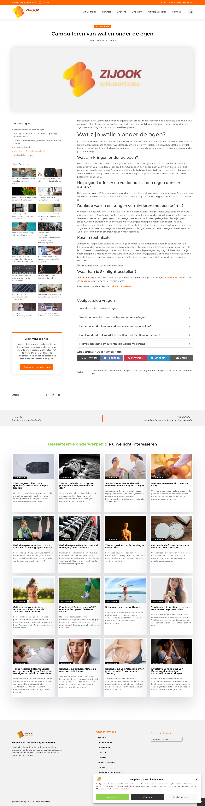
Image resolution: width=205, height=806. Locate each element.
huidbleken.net (174, 277)
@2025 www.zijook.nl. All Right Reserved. (31, 801)
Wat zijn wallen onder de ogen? (135, 308)
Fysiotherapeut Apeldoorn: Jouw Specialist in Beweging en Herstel (32, 546)
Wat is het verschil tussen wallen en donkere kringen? (135, 317)
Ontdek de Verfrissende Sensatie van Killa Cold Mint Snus (170, 546)
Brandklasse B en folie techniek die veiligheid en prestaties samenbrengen (22, 259)
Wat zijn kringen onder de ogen (149, 370)
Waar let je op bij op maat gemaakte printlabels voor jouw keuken (31, 485)
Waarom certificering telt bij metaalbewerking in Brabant (23, 180)
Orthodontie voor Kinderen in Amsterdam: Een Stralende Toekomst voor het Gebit (30, 609)
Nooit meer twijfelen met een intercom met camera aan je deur (49, 216)
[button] (196, 779)
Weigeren (147, 797)
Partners (106, 11)
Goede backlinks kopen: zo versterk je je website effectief (112, 773)
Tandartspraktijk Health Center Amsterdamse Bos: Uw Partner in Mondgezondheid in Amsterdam (32, 671)
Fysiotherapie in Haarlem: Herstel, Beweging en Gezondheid (78, 546)
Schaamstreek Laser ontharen (122, 607)
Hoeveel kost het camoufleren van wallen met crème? (135, 343)
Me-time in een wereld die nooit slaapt (169, 484)
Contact (176, 11)
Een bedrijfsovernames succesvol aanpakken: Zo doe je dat (48, 259)
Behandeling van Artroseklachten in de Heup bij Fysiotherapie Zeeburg (124, 671)
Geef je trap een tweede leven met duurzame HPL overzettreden (22, 216)
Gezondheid (102, 26)
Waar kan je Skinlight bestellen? (29, 151)
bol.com (85, 281)
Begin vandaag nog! (36, 338)
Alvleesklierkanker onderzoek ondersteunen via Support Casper (124, 484)
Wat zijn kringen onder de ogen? (29, 129)
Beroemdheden (105, 742)
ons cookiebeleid (122, 789)
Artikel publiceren (157, 11)
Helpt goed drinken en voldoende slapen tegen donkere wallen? (36, 135)
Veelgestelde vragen (23, 155)
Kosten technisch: (22, 147)
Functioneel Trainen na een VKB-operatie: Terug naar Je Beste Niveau (78, 609)
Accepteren (112, 797)
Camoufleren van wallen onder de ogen (111, 370)
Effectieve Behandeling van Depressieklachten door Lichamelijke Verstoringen (167, 671)
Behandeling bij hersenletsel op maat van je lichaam (77, 670)
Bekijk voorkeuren (181, 797)
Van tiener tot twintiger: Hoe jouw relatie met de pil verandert (171, 608)
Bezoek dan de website (119, 286)
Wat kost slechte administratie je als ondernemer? (19, 296)
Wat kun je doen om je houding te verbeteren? (124, 546)
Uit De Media (90, 11)
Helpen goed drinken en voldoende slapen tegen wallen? (135, 326)
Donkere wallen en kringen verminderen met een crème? (37, 142)
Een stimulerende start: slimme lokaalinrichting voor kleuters (22, 277)
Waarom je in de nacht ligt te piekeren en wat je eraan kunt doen (76, 485)
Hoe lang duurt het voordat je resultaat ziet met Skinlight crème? (135, 335)
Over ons (121, 11)
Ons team (137, 11)
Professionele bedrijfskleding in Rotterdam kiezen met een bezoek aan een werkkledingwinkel (49, 238)
